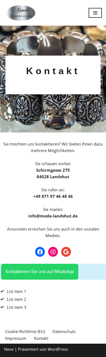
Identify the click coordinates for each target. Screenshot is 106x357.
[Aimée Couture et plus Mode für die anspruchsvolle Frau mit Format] (20, 13)
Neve (9, 349)
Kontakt (41, 338)
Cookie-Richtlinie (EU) (25, 331)
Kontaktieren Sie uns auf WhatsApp (39, 271)
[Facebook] (40, 252)
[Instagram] (53, 252)
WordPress (58, 349)
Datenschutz (64, 331)
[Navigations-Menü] (95, 13)
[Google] (66, 252)
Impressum (15, 338)
